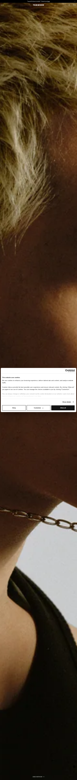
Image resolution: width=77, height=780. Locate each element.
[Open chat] (74, 766)
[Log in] (69, 5)
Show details (66, 402)
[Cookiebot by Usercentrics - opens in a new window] (66, 370)
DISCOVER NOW (37, 776)
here (61, 1)
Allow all (63, 408)
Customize (37, 408)
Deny (14, 408)
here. (40, 396)
